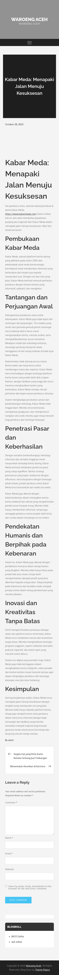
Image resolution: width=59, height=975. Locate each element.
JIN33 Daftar (17, 936)
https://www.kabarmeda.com (20, 214)
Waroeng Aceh (29, 19)
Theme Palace (42, 969)
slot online (16, 941)
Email (9, 853)
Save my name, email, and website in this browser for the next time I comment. (29, 887)
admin (11, 740)
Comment (11, 802)
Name (9, 837)
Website (9, 869)
